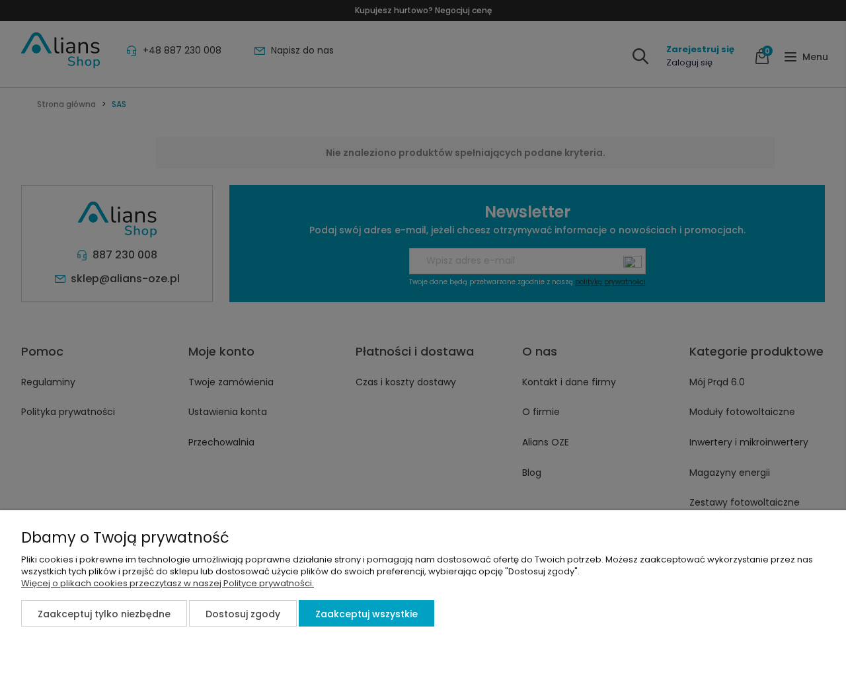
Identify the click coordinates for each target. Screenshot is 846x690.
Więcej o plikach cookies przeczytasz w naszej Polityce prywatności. (167, 583)
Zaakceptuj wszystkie (366, 614)
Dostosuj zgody (243, 614)
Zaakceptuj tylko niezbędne (104, 614)
